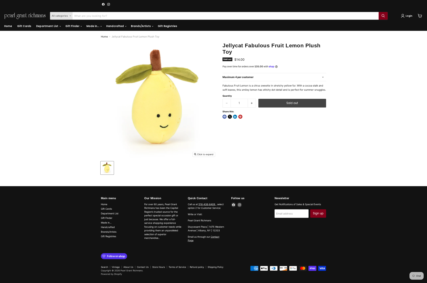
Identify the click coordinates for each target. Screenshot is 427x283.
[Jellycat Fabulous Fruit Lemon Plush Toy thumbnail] (107, 167)
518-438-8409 (207, 204)
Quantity (227, 96)
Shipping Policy (215, 267)
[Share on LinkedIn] (235, 117)
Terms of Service (177, 267)
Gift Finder (72, 26)
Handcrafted (115, 26)
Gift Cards (24, 26)
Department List (47, 26)
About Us (128, 267)
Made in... (93, 26)
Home (8, 26)
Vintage (116, 267)
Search (104, 267)
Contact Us (143, 267)
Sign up (318, 213)
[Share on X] (230, 117)
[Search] (383, 16)
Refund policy (197, 267)
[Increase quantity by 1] (252, 103)
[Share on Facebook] (225, 117)
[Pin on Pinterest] (240, 117)
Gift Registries (167, 26)
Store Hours (158, 267)
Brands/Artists (141, 26)
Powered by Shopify (111, 274)
